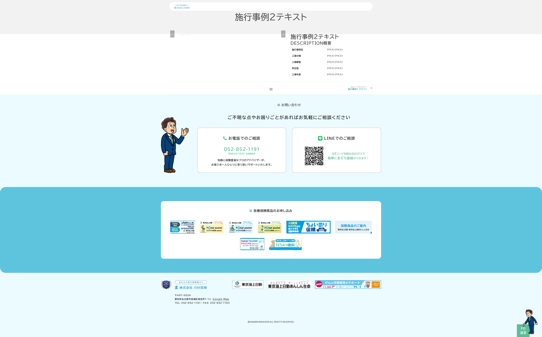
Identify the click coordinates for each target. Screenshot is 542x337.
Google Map (221, 299)
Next (283, 34)
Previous (172, 34)
